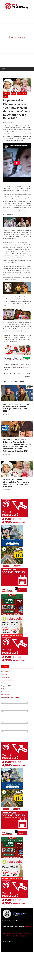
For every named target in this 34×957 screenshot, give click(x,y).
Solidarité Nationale (6, 680)
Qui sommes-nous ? (9, 933)
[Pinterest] (27, 948)
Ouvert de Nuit (5, 677)
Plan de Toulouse (6, 691)
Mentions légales (21, 936)
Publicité (26, 933)
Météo (3, 683)
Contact (19, 933)
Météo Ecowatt (5, 671)
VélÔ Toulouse (5, 694)
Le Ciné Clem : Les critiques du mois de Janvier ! (17, 375)
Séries (5, 96)
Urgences (4, 674)
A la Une (13, 93)
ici (18, 341)
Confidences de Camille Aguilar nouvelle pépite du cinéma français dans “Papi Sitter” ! (16, 367)
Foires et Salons (22, 93)
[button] (10, 222)
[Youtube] (17, 948)
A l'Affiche (6, 93)
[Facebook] (7, 948)
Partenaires (10, 936)
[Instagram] (12, 948)
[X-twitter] (22, 948)
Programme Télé (6, 686)
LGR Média (27, 926)
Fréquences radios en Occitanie (10, 697)
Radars (3, 688)
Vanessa (14, 122)
